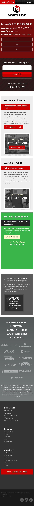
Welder (7, 437)
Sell (17, 49)
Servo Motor (9, 432)
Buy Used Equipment (11, 420)
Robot (7, 434)
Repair (17, 39)
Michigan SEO (4, 496)
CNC (6, 439)
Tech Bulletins (9, 410)
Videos (7, 458)
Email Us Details (12, 237)
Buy (17, 44)
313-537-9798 (8, 2)
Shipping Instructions (11, 460)
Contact (7, 463)
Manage (9, 496)
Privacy (7, 465)
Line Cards (8, 413)
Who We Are (8, 453)
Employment (9, 455)
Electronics (8, 442)
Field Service (9, 418)
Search (15, 74)
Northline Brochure (11, 415)
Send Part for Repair (13, 127)
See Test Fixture (17, 147)
